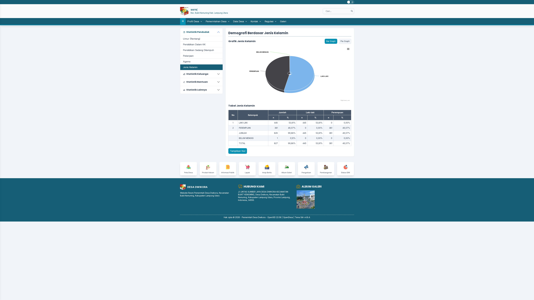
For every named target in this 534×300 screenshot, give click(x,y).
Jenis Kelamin (190, 67)
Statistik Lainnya (196, 89)
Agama (186, 61)
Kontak (254, 21)
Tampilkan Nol (237, 151)
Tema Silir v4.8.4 (302, 217)
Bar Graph (331, 41)
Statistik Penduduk (197, 32)
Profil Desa (193, 21)
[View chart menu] (348, 49)
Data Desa (238, 21)
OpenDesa (288, 217)
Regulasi (269, 21)
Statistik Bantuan (197, 81)
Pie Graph (345, 41)
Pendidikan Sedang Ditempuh (198, 50)
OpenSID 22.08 (274, 217)
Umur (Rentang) (191, 38)
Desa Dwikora (259, 217)
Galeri (283, 21)
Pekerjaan (188, 55)
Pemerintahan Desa (216, 21)
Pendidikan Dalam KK (194, 44)
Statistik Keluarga (197, 74)
